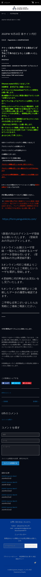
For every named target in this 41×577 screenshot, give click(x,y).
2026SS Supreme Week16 (9, 495)
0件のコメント (6, 393)
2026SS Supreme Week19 (9, 482)
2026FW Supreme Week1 (9, 476)
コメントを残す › (7, 420)
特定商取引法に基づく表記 (27, 557)
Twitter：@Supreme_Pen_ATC (20, 526)
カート (37, 3)
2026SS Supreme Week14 (9, 507)
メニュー (7, 3)
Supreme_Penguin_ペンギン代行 (22, 570)
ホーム (4, 14)
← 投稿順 (5, 401)
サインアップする (31, 546)
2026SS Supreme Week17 (9, 489)
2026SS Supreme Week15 (9, 501)
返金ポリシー (20, 559)
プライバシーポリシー (10, 557)
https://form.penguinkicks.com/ (19, 219)
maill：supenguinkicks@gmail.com (20, 528)
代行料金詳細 (14, 14)
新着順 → (36, 401)
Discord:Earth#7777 (20, 531)
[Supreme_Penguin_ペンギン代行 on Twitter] (35, 563)
